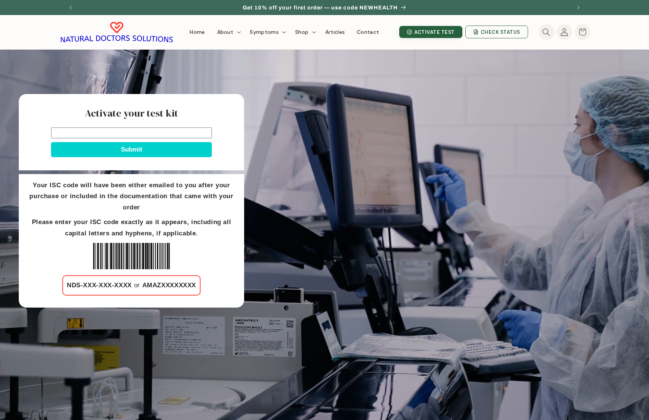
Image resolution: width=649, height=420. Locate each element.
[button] (227, 32)
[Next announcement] (578, 7)
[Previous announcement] (70, 7)
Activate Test (434, 32)
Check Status (500, 32)
